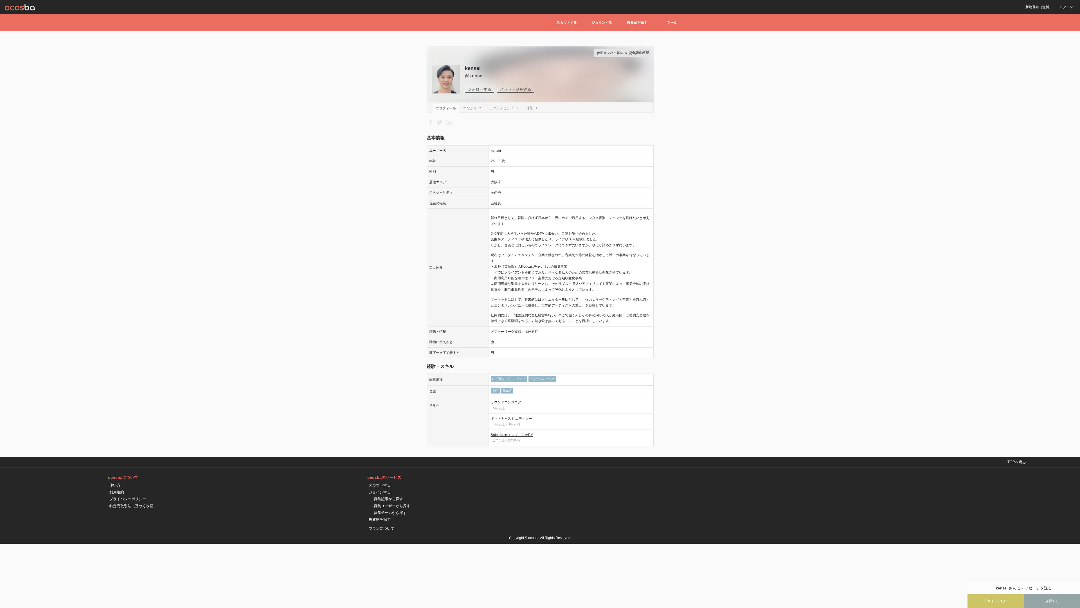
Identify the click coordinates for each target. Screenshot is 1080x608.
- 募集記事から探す (387, 499)
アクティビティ (504, 108)
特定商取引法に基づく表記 (131, 506)
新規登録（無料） (1038, 7)
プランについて (381, 528)
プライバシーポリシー (127, 499)
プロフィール (446, 108)
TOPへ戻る (1016, 462)
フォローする (479, 89)
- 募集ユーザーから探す (391, 506)
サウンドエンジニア (506, 402)
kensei (473, 68)
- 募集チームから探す (389, 513)
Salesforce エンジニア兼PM (512, 435)
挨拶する (1052, 601)
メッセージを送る (515, 89)
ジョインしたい (995, 601)
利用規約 (116, 492)
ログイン (1066, 7)
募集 (531, 108)
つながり (472, 108)
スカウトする (567, 22)
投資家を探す (637, 22)
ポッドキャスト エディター (511, 419)
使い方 (114, 485)
